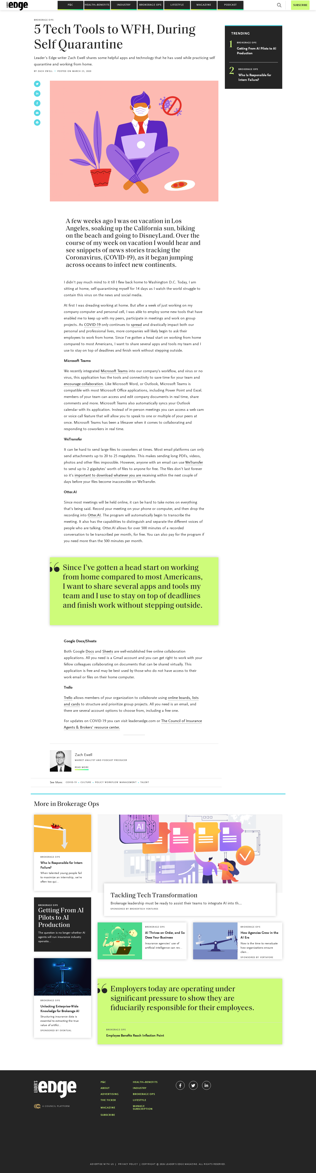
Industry (124, 5)
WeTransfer (194, 463)
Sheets (107, 652)
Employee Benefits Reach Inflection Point (135, 1035)
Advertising (110, 1094)
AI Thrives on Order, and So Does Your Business (165, 935)
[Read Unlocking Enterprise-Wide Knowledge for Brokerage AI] (62, 977)
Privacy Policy (128, 1164)
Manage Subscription (143, 1107)
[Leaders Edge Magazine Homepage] (17, 6)
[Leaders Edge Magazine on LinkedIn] (206, 1085)
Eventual (66, 1031)
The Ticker (108, 1100)
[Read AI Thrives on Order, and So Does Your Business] (120, 940)
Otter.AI (94, 515)
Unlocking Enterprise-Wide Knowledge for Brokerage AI (59, 1009)
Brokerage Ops (150, 5)
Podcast (230, 5)
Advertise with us (102, 1164)
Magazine (203, 5)
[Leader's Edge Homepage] (55, 1089)
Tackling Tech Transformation (153, 895)
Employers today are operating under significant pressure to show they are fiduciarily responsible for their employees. (182, 999)
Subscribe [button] (300, 5)
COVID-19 (92, 325)
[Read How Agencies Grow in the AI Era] (215, 940)
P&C (70, 5)
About (105, 1088)
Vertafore (266, 958)
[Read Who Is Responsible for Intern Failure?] (62, 833)
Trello (68, 698)
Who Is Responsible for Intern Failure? (254, 78)
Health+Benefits (97, 5)
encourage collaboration (83, 384)
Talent (144, 782)
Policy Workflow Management (116, 782)
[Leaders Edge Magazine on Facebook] (180, 1085)
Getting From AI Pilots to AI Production (256, 51)
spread (136, 325)
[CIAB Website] (52, 1106)
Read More (82, 767)
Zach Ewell (45, 71)
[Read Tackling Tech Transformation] (190, 854)
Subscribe (108, 1115)
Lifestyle (177, 5)
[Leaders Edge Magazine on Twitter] (193, 1085)
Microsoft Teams (114, 371)
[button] (279, 5)
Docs (90, 652)
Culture (86, 782)
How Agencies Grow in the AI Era (259, 935)
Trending (240, 33)
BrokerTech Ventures (144, 909)
